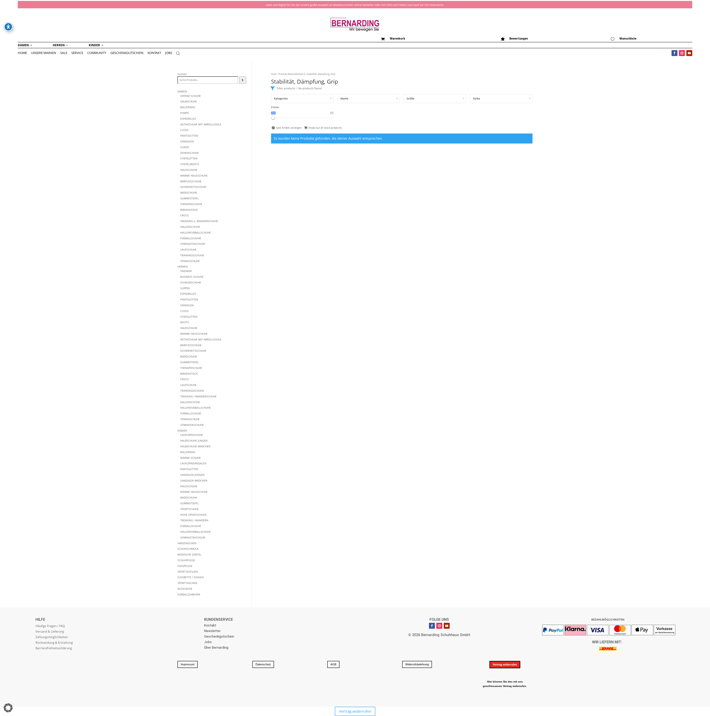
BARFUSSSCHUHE (191, 181)
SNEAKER (186, 271)
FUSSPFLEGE (185, 566)
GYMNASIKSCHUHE (192, 425)
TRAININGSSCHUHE (192, 255)
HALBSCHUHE (188, 101)
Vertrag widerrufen (505, 664)
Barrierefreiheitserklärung (54, 648)
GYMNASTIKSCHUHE (192, 244)
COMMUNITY (96, 53)
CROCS (184, 215)
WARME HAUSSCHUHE (194, 175)
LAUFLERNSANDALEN (193, 463)
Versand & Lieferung (50, 632)
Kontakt (210, 625)
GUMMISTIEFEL (189, 198)
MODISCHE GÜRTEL (189, 554)
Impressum (188, 664)
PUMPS (184, 113)
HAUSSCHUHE (188, 170)
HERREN (59, 45)
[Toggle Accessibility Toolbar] (8, 26)
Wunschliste (627, 38)
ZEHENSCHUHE (189, 153)
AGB (333, 664)
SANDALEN (187, 141)
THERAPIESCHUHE (191, 204)
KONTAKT (154, 53)
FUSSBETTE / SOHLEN (191, 577)
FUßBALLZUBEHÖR (189, 594)
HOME (22, 53)
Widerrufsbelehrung (417, 664)
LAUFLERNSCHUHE (191, 435)
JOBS (168, 53)
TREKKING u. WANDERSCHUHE (199, 221)
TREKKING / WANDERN (194, 520)
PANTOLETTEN (189, 135)
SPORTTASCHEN (187, 583)
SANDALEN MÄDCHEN (193, 480)
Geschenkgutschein (219, 636)
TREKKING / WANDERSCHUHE (198, 396)
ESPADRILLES (188, 118)
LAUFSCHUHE (188, 249)
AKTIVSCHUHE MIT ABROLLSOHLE (200, 124)
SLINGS (184, 147)
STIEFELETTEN (188, 158)
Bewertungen (518, 38)
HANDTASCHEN (187, 543)
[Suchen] (242, 80)
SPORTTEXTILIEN (188, 571)
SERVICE (77, 53)
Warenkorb (397, 38)
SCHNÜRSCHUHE (190, 282)
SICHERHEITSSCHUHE (193, 187)
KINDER (94, 45)
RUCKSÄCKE (185, 588)
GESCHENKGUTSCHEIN (126, 53)
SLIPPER (185, 288)
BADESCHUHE (188, 192)
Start (273, 74)
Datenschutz (263, 664)
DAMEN (23, 45)
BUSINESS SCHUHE (191, 276)
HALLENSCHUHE (190, 227)
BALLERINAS (187, 107)
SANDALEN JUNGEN (192, 475)
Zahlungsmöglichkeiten (52, 637)
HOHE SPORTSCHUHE (193, 514)
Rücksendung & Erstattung (54, 643)
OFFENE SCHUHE (190, 96)
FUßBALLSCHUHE (190, 238)
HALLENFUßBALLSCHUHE (195, 232)
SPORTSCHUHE (189, 509)
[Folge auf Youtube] (689, 53)
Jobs (208, 642)
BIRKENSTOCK (189, 210)
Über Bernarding (216, 647)
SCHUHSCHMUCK (188, 548)
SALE (63, 53)
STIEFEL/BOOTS (189, 164)
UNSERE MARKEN (43, 53)
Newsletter (212, 631)
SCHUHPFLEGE (186, 560)
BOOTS (184, 322)
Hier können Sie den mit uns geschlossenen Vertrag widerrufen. (505, 684)
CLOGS (184, 130)
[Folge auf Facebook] (674, 53)
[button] (8, 708)
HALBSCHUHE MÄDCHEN (195, 446)
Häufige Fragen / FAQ (50, 626)
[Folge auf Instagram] (682, 53)
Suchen (182, 74)
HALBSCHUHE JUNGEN (194, 440)
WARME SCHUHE (190, 458)
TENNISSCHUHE (190, 261)
